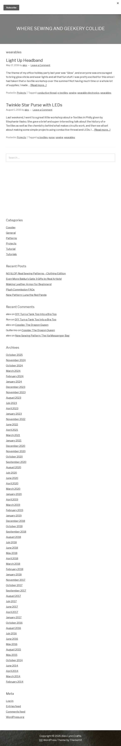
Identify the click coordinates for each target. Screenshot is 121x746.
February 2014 (14, 681)
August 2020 (13, 467)
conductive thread (47, 92)
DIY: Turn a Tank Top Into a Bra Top (36, 314)
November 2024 (16, 360)
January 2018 (14, 574)
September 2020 (16, 462)
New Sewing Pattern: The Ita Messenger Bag (42, 335)
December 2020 (15, 445)
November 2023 (16, 392)
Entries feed (13, 706)
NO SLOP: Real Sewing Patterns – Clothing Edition (36, 273)
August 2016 (13, 628)
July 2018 (11, 542)
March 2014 (13, 676)
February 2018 (14, 569)
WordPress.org (15, 717)
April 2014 (12, 671)
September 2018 (16, 531)
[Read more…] (38, 85)
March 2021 (13, 435)
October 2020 (14, 456)
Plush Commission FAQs (20, 289)
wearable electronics (88, 92)
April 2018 (12, 558)
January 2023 (14, 413)
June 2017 (12, 606)
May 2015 (11, 654)
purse (52, 137)
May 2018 (11, 553)
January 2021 (13, 440)
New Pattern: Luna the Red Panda (26, 294)
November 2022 (15, 419)
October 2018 (14, 526)
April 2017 (12, 612)
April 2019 (12, 499)
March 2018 (13, 563)
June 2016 (12, 638)
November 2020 (16, 451)
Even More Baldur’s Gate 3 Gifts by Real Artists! (34, 278)
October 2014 (14, 660)
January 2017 (14, 617)
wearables (105, 92)
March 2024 (13, 370)
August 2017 (13, 596)
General (11, 232)
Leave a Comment (40, 65)
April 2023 (12, 408)
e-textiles (63, 92)
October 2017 (14, 585)
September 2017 (16, 590)
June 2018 (12, 547)
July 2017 (11, 601)
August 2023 (13, 397)
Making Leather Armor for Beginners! (29, 284)
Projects (21, 92)
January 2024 (14, 381)
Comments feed (15, 711)
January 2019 (14, 515)
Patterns (11, 238)
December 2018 (15, 521)
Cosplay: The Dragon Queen (31, 324)
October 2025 (14, 354)
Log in (9, 701)
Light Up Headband (24, 60)
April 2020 (12, 483)
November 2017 (15, 579)
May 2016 (11, 644)
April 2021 (12, 429)
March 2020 (13, 488)
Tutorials (11, 254)
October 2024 (14, 365)
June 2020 (12, 478)
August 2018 (13, 537)
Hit (41, 740)
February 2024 (14, 376)
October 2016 (14, 622)
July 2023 (11, 403)
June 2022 (12, 424)
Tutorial (10, 248)
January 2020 (14, 494)
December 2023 (15, 387)
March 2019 (13, 504)
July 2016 (11, 633)
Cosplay (10, 227)
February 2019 (14, 510)
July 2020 (11, 472)
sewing (72, 92)
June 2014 (12, 665)
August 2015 (13, 649)
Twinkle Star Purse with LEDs (34, 104)
